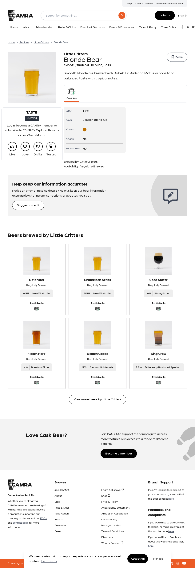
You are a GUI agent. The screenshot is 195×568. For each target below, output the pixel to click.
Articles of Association (114, 513)
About (58, 495)
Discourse (107, 536)
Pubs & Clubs (62, 507)
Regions (24, 41)
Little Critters (41, 41)
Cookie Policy (109, 519)
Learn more (49, 561)
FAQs (43, 518)
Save (179, 57)
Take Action (61, 513)
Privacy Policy (109, 501)
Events (58, 519)
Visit (57, 501)
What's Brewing (111, 542)
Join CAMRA (62, 489)
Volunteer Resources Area (169, 3)
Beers (58, 531)
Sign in (182, 15)
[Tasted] (51, 146)
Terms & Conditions (112, 531)
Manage (158, 558)
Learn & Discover (144, 3)
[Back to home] (20, 15)
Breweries (60, 525)
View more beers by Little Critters (97, 399)
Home (11, 41)
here (171, 498)
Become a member (118, 453)
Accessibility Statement (115, 507)
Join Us (165, 15)
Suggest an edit (28, 205)
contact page (21, 522)
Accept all (138, 558)
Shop (129, 3)
